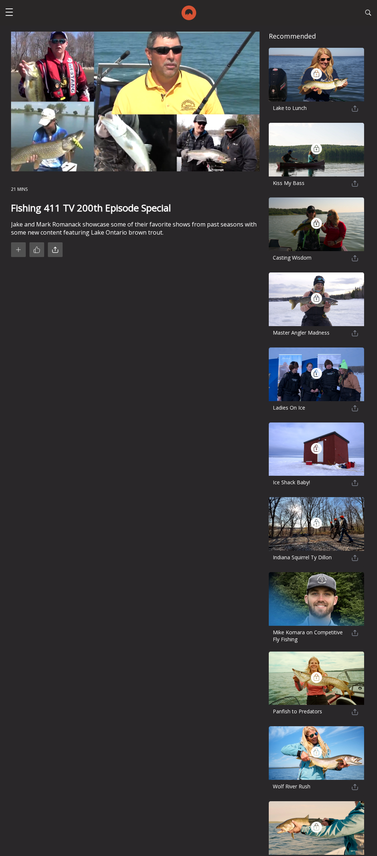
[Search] (368, 13)
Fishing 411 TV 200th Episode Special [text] (91, 207)
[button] (9, 13)
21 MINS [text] (19, 189)
